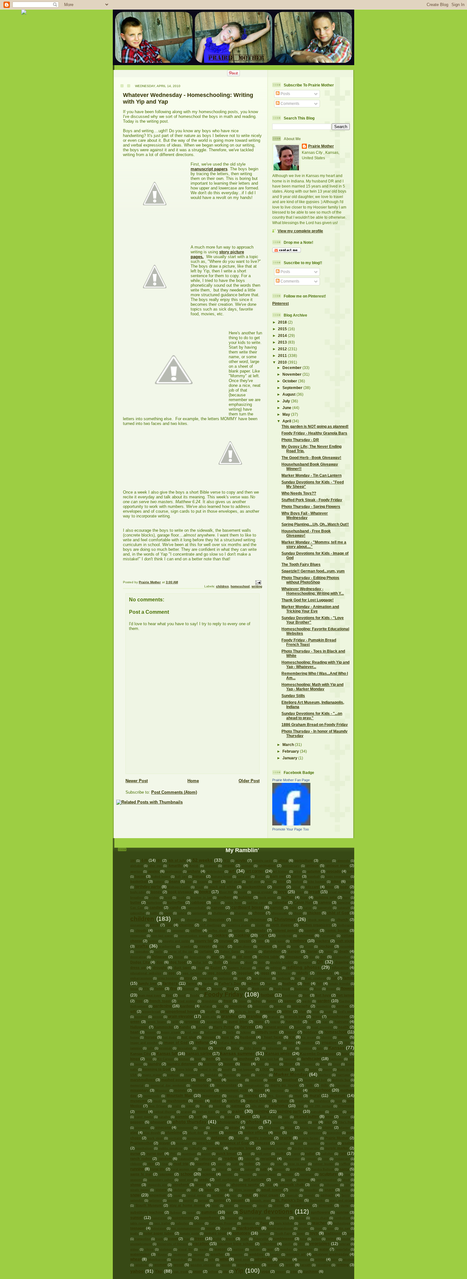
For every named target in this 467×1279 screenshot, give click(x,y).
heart (134, 1032)
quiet (246, 1153)
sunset (136, 1217)
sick (269, 1185)
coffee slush (218, 930)
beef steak (234, 881)
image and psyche (143, 1042)
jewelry (220, 1048)
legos (245, 1064)
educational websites (145, 973)
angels (228, 865)
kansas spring (199, 1053)
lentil (260, 1064)
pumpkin (214, 1148)
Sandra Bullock (323, 1169)
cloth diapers (282, 925)
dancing (251, 951)
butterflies (176, 902)
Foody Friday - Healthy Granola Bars (314, 433)
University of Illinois (172, 1244)
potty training (261, 1138)
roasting (203, 1164)
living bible (184, 1069)
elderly (302, 973)
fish (202, 988)
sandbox (297, 1169)
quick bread (226, 1153)
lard (351, 1059)
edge (260, 967)
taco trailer (162, 1223)
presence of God (234, 1143)
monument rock (233, 1090)
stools (262, 1205)
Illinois (343, 1037)
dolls (218, 962)
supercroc (159, 1218)
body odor (138, 892)
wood (178, 1265)
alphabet (136, 865)
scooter (227, 1174)
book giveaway (180, 892)
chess (298, 913)
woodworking (248, 1265)
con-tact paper (162, 935)
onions (141, 1111)
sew (288, 1179)
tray (186, 1239)
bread (314, 892)
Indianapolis (267, 1042)
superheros (209, 1218)
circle (154, 925)
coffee (196, 930)
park (198, 1116)
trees (199, 1238)
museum (338, 1095)
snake (345, 1190)
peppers (137, 1122)
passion (214, 1116)
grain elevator (180, 1016)
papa (350, 1111)
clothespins (345, 925)
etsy (188, 978)
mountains (211, 1096)
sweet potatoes (254, 1218)
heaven (151, 1032)
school (186, 1174)
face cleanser (261, 978)
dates (328, 951)
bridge (154, 897)
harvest (247, 1027)
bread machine (339, 892)
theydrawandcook (280, 1228)
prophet (331, 1143)
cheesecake (280, 913)
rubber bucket (323, 1164)
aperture (136, 871)
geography (301, 1006)
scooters (245, 1174)
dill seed (244, 957)
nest (338, 1101)
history (290, 1032)
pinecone (163, 1127)
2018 (283, 322)
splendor (136, 1200)
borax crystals (262, 892)
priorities (282, 1143)
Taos (264, 1223)
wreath (306, 1265)
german (342, 1006)
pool (277, 1132)
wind (224, 1259)
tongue (264, 1233)
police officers (255, 1132)
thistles (304, 1228)
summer (209, 1212)
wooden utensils (203, 1265)
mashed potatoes (175, 1080)
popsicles (334, 1132)
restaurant (342, 1158)
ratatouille (186, 1158)
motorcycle (152, 1096)
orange (186, 1111)
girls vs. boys (245, 1011)
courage (226, 941)
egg (171, 973)
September (292, 388)
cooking (242, 935)
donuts (234, 962)
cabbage (198, 902)
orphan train (206, 1111)
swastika (232, 1218)
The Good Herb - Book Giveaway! (311, 457)
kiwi (198, 1059)
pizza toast (309, 1127)
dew (215, 957)
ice (291, 1037)
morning (277, 1090)
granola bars (295, 1016)
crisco (308, 946)
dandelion (272, 951)
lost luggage (246, 1069)
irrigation (329, 1042)
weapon (198, 1254)
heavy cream (170, 1032)
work (290, 1265)
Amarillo (175, 865)
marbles (261, 1075)
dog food (178, 962)
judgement (274, 1048)
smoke (294, 1190)
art (232, 870)
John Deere (252, 1048)
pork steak (155, 1138)
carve (307, 907)
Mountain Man (179, 1095)
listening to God (156, 1069)
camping (343, 902)
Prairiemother (141, 1143)
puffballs (195, 1148)
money (180, 1090)
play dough (152, 1132)
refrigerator (291, 1158)
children (222, 586)
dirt (323, 957)
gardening (162, 1006)
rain (342, 1153)
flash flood (281, 988)
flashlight (301, 988)
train (351, 1233)
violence (166, 1249)
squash (238, 1200)
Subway (175, 1212)
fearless (271, 983)
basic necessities (337, 876)
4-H (144, 860)
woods (226, 1265)
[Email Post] (258, 582)
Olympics (346, 1106)
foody (195, 995)
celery (182, 913)
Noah (204, 1106)
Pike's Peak (346, 1122)
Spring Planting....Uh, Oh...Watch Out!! (315, 524)
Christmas (285, 919)
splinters (155, 1200)
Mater (201, 1080)
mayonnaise (235, 1080)
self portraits (255, 1179)
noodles (219, 1106)
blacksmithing (254, 887)
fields (159, 988)
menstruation (253, 1085)
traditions (333, 1233)
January (290, 758)
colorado (258, 930)
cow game (278, 941)
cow (260, 941)
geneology (238, 1006)
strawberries (301, 1205)
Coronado (328, 935)
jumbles (306, 1048)
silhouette (332, 1185)
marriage (343, 1075)
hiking (245, 1032)
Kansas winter (278, 1053)
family (348, 978)
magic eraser (152, 1075)
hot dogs (169, 1037)
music (199, 1101)
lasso (138, 1064)
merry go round (284, 1085)
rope (278, 1164)
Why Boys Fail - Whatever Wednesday (304, 515)
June (287, 408)
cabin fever (233, 902)
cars (292, 907)
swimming (279, 1218)
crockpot (326, 946)
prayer (164, 1143)
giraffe (210, 1011)
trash (159, 1239)
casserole (325, 907)
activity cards (263, 860)
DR (320, 961)
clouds (141, 930)
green (135, 1021)
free (139, 1001)
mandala (211, 1075)
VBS (301, 1244)
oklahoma (278, 1106)
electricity (324, 973)
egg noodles (219, 973)
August (289, 394)
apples (153, 871)
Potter (239, 1138)
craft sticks (345, 941)
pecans (345, 1116)
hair (325, 1021)
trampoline (142, 1239)
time (331, 1228)
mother (296, 1090)
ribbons (136, 1164)
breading (136, 897)
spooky (172, 1200)
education (340, 967)
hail (312, 1021)
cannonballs (196, 907)
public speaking (170, 1148)
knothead (246, 1059)
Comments (289, 103)
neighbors (322, 1101)
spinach (327, 1195)
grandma (229, 1016)
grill (175, 1021)
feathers (289, 983)
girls (224, 1011)
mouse (233, 1096)
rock (235, 1164)
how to (228, 1037)
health (343, 1027)
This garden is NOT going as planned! (315, 426)
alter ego (155, 865)
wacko (203, 1249)
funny (272, 1001)
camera (325, 902)
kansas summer (237, 1053)
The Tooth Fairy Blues (301, 564)
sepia (276, 1179)
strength (326, 1205)
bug (304, 897)
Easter (215, 967)
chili (176, 919)
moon (259, 1090)
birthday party (148, 887)
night (176, 1106)
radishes (327, 1153)
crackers (322, 941)
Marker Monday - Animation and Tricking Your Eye (310, 609)
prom (298, 1143)
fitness (217, 988)
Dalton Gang (229, 951)
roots (265, 1164)
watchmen (305, 1249)
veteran (344, 1244)
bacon (140, 876)
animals (247, 865)
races (296, 1153)
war (270, 1249)
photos (254, 1121)
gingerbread (151, 1011)
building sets (325, 897)
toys (314, 1233)
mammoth (192, 1075)
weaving (237, 1254)
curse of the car (181, 951)
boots (242, 892)
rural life (158, 1169)
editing (276, 967)
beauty (202, 881)
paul (286, 1116)
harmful (202, 1027)
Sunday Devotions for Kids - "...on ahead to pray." (311, 715)
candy (175, 907)
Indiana (201, 1042)
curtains (206, 951)
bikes (335, 881)
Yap (159, 1271)
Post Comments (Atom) (174, 792)
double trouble (282, 962)
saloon (250, 1169)
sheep (135, 1185)
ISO (346, 1042)
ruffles (344, 1164)
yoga (265, 1271)
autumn (313, 871)
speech (309, 1195)
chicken (314, 913)
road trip (181, 1164)
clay (169, 925)
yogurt (280, 1271)
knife (210, 1059)
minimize (342, 1085)
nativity (233, 1101)
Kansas (336, 1047)
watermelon (140, 1254)
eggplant (245, 973)
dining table (268, 957)
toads (134, 1233)
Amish (194, 865)
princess (262, 1143)
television (159, 1228)
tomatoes (241, 1233)
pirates (251, 1127)
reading (230, 1158)
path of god (269, 1116)
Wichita (198, 1259)
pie (315, 1122)
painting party (289, 1111)
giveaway (268, 1011)
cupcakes (142, 951)
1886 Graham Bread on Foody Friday (314, 724)
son (233, 1195)
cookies (220, 935)
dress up (138, 967)
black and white (222, 887)
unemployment (141, 1244)
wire (335, 1259)
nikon (190, 1106)
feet (306, 983)
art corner (255, 871)
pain (223, 1111)
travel (173, 1239)
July (286, 401)
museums (138, 1101)
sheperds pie (156, 1185)
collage (239, 930)
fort (306, 995)
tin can (345, 1228)
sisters (160, 1190)
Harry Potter (223, 1027)
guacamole (214, 1021)
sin (347, 1185)
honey (134, 1037)
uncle (346, 1239)
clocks (260, 925)
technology (342, 1223)
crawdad (187, 946)
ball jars (181, 876)
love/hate (281, 1069)
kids (345, 1054)
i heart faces (272, 1037)
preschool (205, 1143)
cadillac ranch (257, 902)
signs (315, 1185)
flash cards (260, 988)
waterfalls (342, 1249)
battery (159, 881)
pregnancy (184, 1143)
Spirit (345, 1195)
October (290, 381)
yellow (213, 1271)
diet (228, 957)
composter (138, 935)
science (208, 1174)
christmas (257, 919)
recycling (268, 1158)
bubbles (245, 897)
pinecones (185, 1127)
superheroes (182, 1218)
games (289, 1001)
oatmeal (238, 1106)
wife (211, 1259)
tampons (248, 1223)
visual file (185, 1249)
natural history (259, 1101)
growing (192, 1021)
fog (169, 995)
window (285, 1259)
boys (282, 892)
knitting (226, 1059)
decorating (138, 957)
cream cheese (243, 946)
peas (329, 1116)
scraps (287, 1174)
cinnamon (137, 925)
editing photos (303, 967)
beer (268, 881)
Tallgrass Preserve (223, 1223)
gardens (187, 1006)
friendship (209, 1001)
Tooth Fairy (283, 1233)
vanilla (287, 1244)
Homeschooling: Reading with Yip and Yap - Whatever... (315, 664)
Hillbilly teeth (267, 1032)
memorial (137, 1085)
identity (326, 1037)
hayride (300, 1027)
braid (299, 892)
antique (312, 865)
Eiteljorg (284, 973)
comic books (337, 930)
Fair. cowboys (316, 978)
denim (178, 957)
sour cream (269, 1195)
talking (199, 1223)
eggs (265, 973)
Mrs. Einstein (278, 1096)
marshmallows (142, 1080)
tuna (303, 1239)
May (286, 414)
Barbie (260, 876)
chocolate (216, 919)
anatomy (211, 865)
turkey (316, 1239)
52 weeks (203, 860)
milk (309, 1085)
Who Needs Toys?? (298, 493)
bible (281, 881)
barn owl (277, 876)
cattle (154, 913)
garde (306, 1001)
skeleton (179, 1190)
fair (297, 978)
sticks (229, 1205)
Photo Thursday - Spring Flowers (310, 506)
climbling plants (238, 925)
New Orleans (158, 1106)
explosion (225, 978)
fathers (253, 983)
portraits (175, 1138)
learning (210, 1064)
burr (346, 897)
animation (267, 865)
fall (334, 978)
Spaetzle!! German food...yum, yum (313, 571)
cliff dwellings (210, 925)
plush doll (195, 1132)
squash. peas (260, 1200)
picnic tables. (282, 1122)
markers (324, 1075)
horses (150, 1037)
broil (168, 897)
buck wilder (267, 897)
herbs (231, 1032)
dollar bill (200, 962)
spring (219, 1200)
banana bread (222, 876)
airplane (325, 860)
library (289, 1064)
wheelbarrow (157, 1259)
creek (295, 946)
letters (274, 1064)
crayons (205, 946)
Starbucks (317, 1200)
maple (245, 1075)
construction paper (193, 935)
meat (272, 1080)
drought (159, 967)
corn (263, 935)
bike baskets (317, 881)
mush (157, 1101)
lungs (313, 1069)
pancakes (317, 1111)
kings (134, 1059)
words (272, 1265)
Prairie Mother (321, 146)
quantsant (189, 1153)
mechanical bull (315, 1080)
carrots (276, 907)
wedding (256, 1254)
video (134, 1249)
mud (298, 1096)
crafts (142, 945)
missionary (139, 1090)
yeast (197, 1271)
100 (132, 860)
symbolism (342, 1218)
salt (264, 1169)
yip (225, 1271)
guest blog (237, 1021)
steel (215, 1205)
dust (201, 967)
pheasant (158, 1122)
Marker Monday (291, 1074)
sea (347, 1174)
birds (350, 881)
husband (247, 1037)
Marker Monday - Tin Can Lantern (311, 475)
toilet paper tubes (159, 1233)
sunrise (342, 1212)
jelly (151, 1048)
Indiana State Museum (234, 1042)
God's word (346, 1011)
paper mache (144, 1116)
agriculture (303, 860)
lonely (226, 1069)
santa (344, 1169)
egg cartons (192, 973)
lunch (300, 1069)
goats (328, 1011)
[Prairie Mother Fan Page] (291, 824)
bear (189, 881)
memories (200, 1085)
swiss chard (319, 1218)
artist (297, 871)
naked (216, 1101)
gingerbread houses (183, 1011)
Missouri (162, 1090)
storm (278, 1205)
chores (237, 919)
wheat (135, 1259)
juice (291, 1048)
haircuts (341, 1021)
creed (282, 946)
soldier (218, 1195)
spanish (292, 1195)
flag (230, 988)
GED (220, 1006)
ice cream (308, 1037)
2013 (283, 342)
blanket (279, 887)
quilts (281, 1153)
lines (323, 1064)
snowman (158, 1195)
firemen (188, 988)
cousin (245, 941)
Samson (279, 1169)
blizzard (312, 887)
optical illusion (165, 1111)
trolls (217, 1239)
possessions (196, 1138)
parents (181, 1116)
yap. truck (180, 1271)
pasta (229, 1116)
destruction (197, 957)
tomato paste (189, 1233)
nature (283, 1101)
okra (300, 1106)
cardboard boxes (247, 907)
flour (317, 988)
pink (202, 1127)
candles (156, 907)
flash (243, 988)
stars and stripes (342, 1200)
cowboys (298, 941)
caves (168, 913)
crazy (222, 946)
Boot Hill (226, 892)
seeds (204, 1179)
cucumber (347, 946)
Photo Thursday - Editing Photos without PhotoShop (310, 580)
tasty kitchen (284, 1223)
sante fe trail (141, 1174)
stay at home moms (187, 1205)
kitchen (184, 1059)
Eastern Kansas (239, 967)
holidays (310, 1032)
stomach (246, 1205)
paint (237, 1111)
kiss (149, 1059)
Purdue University (306, 1148)
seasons (136, 1179)
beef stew (253, 881)
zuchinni (310, 1271)
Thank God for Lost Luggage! (307, 600)
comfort (311, 930)
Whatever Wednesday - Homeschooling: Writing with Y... (312, 591)
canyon (218, 907)
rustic (206, 1169)
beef (216, 881)
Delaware (159, 957)
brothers (225, 897)
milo (324, 1085)
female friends (339, 983)
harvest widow (276, 1027)
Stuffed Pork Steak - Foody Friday (311, 500)
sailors (221, 1169)
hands (184, 1027)
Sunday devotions (266, 1211)
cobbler (160, 930)
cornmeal (306, 935)
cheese (259, 913)
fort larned (345, 995)
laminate (290, 1059)
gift (133, 1011)
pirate (234, 1127)
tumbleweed (283, 1239)
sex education (326, 1179)
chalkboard (221, 913)
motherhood (320, 1090)
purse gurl (155, 1153)
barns (296, 876)
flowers (347, 988)
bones (156, 892)
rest (325, 1158)
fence (134, 988)
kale (320, 1048)
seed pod (186, 1179)
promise (314, 1143)
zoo (294, 1271)
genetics (280, 1006)
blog (329, 887)
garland (206, 1006)
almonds (343, 860)
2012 (283, 349)
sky (194, 1190)
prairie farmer (309, 1138)
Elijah (345, 973)
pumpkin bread (242, 1148)
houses (209, 1037)
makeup (173, 1075)
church (342, 919)
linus (336, 1064)
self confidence (227, 1179)
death (344, 951)
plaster (344, 1127)
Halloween (139, 1027)
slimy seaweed (244, 1190)
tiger (318, 1228)
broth (181, 897)
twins (330, 1239)
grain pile (209, 1016)
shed (345, 1179)
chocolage (193, 919)
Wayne (162, 1254)
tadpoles (182, 1223)
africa (283, 860)
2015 (283, 329)
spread (203, 1200)
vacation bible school (236, 1244)
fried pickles (187, 1001)
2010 (283, 362)
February (291, 751)
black (199, 887)
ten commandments (186, 1228)
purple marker (337, 1148)
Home (193, 780)
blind (296, 887)
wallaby (255, 1249)
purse (135, 1153)
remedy (311, 1158)
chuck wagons (318, 919)
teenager (137, 1228)
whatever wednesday (330, 1254)
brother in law (201, 897)
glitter (287, 1011)
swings (300, 1218)
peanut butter (306, 1116)
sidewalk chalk (291, 1185)
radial (310, 1153)
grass (316, 1016)
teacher (319, 1223)
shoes (200, 1185)
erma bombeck (168, 978)
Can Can (136, 907)
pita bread (271, 1127)
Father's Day (229, 983)
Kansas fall (167, 1053)
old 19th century (321, 1106)
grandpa (254, 1016)
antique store (337, 865)
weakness (180, 1254)
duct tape (182, 967)
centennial (199, 913)
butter (135, 902)
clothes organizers (315, 925)
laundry (154, 1064)
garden (323, 1001)
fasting (208, 983)
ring (164, 1164)
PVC (173, 1153)
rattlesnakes (208, 1158)
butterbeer (154, 902)
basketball (138, 881)
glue (302, 1011)
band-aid (243, 876)
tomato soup (215, 1233)
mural (314, 1095)
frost (228, 1001)
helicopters (213, 1032)
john (235, 1048)
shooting (218, 1185)
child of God (338, 913)
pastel (246, 1116)
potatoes (219, 1138)
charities (241, 913)
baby (350, 871)
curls (158, 951)
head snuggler (322, 1027)
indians (288, 1042)
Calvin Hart (303, 902)
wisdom (348, 1259)
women (160, 1265)
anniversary (291, 865)
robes (221, 1164)
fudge (257, 1001)
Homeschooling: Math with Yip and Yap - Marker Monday (312, 686)
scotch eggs (267, 1174)
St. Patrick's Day (289, 1200)
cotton (153, 941)
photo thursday (189, 1121)
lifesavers (308, 1064)
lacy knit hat (269, 1059)
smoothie (311, 1190)
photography (229, 1122)
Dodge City (139, 962)
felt (319, 983)
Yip (239, 1270)
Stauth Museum (148, 1205)
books (205, 892)
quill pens (263, 1153)
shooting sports (245, 1185)
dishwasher (341, 957)
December (292, 368)
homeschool (240, 586)
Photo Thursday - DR (300, 440)
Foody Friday (223, 994)
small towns (271, 1190)
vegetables (320, 1243)
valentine (268, 1244)
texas (210, 1228)
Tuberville (261, 1239)
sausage (166, 1174)
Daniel (312, 951)
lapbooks (336, 1059)
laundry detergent (182, 1064)
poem (213, 1132)
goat (316, 1011)
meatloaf (290, 1080)
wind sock (242, 1259)
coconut (178, 930)
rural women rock (184, 1169)
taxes (303, 1223)
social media (196, 1195)
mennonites (226, 1085)
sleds (209, 1190)
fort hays (322, 995)
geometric (323, 1006)
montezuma (203, 1090)
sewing (303, 1179)
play (133, 1132)
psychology (144, 1148)
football (267, 995)
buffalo (288, 897)
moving (251, 1095)
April (287, 421)
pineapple (142, 1127)
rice (151, 1164)
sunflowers (320, 1212)
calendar (280, 902)
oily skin (257, 1106)
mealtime (256, 1080)
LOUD (264, 1069)
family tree (147, 983)
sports (188, 1200)
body (344, 887)
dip (311, 957)
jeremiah (165, 1048)
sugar (191, 1212)
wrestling (323, 1265)
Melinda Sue (341, 1080)
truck (230, 1239)
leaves (229, 1064)
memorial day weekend (168, 1085)
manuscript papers (209, 169)
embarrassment (141, 978)
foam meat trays (149, 995)
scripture (307, 1174)
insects (308, 1042)
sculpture (328, 1174)
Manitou (229, 1075)
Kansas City (140, 1054)
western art (295, 1254)
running (137, 1169)
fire (173, 988)
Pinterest (280, 303)
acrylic (240, 860)
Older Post (249, 780)
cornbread (284, 935)
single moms (139, 1190)
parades (164, 1116)
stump (344, 1205)
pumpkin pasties (274, 1148)
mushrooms (177, 1101)
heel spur (192, 1032)
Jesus (202, 1048)
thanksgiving (248, 1228)
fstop (242, 1001)
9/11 (226, 860)
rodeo (249, 1164)
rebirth (249, 1158)
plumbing (174, 1132)
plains (328, 1127)
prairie (286, 1138)
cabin (216, 902)
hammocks (163, 1027)
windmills (263, 1259)
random (165, 1158)
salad (236, 1169)
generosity (260, 1006)
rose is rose (297, 1164)
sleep (224, 1190)
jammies (136, 1048)
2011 (283, 355)
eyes (242, 978)
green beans (156, 1021)
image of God (176, 1042)
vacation (200, 1243)
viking (149, 1249)
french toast (160, 1001)
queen (206, 1153)
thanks (226, 1228)
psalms (348, 1143)
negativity (302, 1101)
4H (159, 860)
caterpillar (137, 913)
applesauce (174, 871)
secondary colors (160, 1179)
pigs (328, 1122)
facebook (283, 978)
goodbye (141, 1016)
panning (336, 1111)
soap (177, 1195)
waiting (238, 1249)
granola (273, 1016)
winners (303, 1259)
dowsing (305, 962)
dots (261, 962)
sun (229, 1212)
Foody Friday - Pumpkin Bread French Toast (308, 642)
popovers (315, 1132)
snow (135, 1195)
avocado (334, 871)
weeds (275, 1254)
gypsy (275, 1021)
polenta (231, 1132)
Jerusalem (184, 1048)
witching (141, 1265)
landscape (311, 1059)
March (288, 744)
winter (320, 1259)
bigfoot (297, 881)
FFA (146, 988)
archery (193, 871)
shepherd (180, 1185)
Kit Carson (165, 1059)
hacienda (293, 1021)
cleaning (186, 925)
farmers (170, 983)
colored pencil (285, 930)
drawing (342, 962)
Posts (285, 94)
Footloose (290, 995)
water (323, 1249)
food (182, 995)
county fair (204, 941)
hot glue (189, 1037)
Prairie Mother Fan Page (291, 780)
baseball (314, 876)
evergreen (205, 978)
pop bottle (295, 1132)
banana (199, 876)
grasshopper (338, 1016)
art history (280, 871)
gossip (158, 1016)
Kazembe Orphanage (317, 1054)
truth (244, 1239)
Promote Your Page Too (290, 829)
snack (329, 1190)
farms (191, 983)
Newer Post (136, 780)
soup (247, 1195)
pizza (289, 1127)
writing (257, 586)
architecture (215, 871)
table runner (139, 1223)
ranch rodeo (140, 1158)
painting (261, 1111)
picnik (302, 1122)
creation (265, 946)
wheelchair (179, 1259)
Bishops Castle (179, 887)
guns (259, 1021)
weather (217, 1254)
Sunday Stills (293, 696)
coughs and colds (176, 941)
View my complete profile (300, 231)
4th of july (177, 860)
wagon (220, 1249)
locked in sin (207, 1069)
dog (159, 962)
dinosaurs (294, 957)
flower (331, 988)
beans (174, 881)
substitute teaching (146, 1212)
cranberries (167, 946)
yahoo (137, 1271)
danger (294, 951)
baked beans (161, 876)
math (216, 1080)
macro (327, 1069)
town (300, 1233)
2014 (283, 335)
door (248, 962)
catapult (343, 907)
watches (286, 1249)
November (292, 374)
